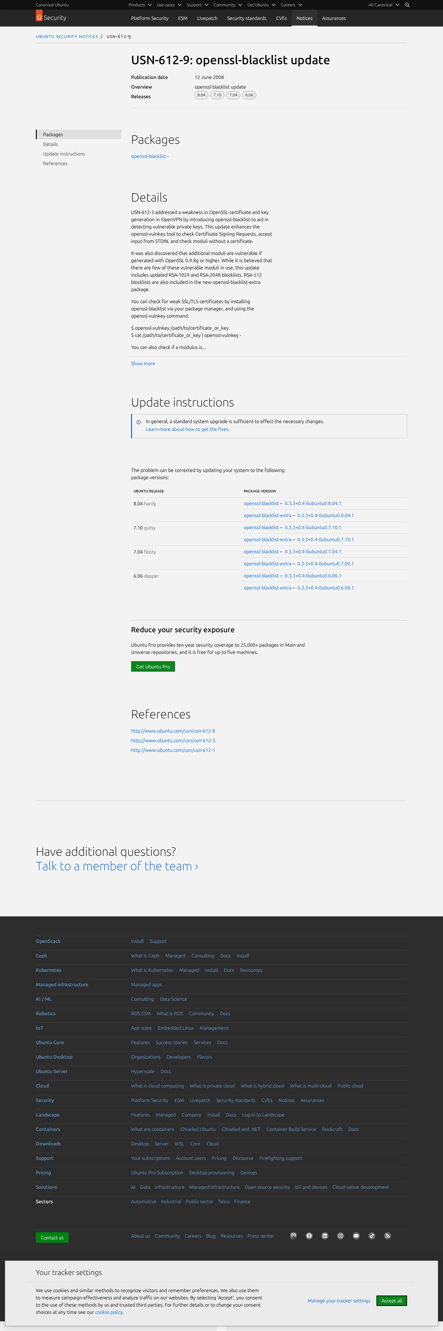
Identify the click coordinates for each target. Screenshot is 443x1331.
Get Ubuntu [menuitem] (258, 4)
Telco (223, 1201)
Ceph (41, 955)
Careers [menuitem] (288, 4)
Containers (48, 1129)
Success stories (172, 1042)
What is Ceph (145, 955)
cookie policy (109, 1312)
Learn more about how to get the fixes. (188, 429)
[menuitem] (384, 5)
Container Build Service (291, 1129)
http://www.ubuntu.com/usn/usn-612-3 (173, 740)
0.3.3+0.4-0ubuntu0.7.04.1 (313, 551)
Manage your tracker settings (339, 1300)
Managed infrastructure (62, 984)
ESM (182, 18)
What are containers (152, 1129)
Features (140, 1042)
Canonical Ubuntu (52, 4)
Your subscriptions (150, 1158)
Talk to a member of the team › (117, 866)
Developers (179, 1056)
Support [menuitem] (194, 4)
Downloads (48, 1143)
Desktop (140, 1143)
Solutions (46, 1187)
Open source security (267, 1187)
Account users (191, 1158)
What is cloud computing (157, 1085)
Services (202, 1042)
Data (145, 1187)
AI (133, 1187)
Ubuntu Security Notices (67, 36)
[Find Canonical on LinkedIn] (326, 1237)
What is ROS (170, 1013)
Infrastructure (169, 1187)
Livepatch (207, 18)
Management (214, 1028)
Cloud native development (360, 1187)
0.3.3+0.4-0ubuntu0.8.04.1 (313, 503)
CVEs (281, 18)
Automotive (143, 1201)
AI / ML (44, 999)
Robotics (45, 1013)
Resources (251, 970)
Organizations (146, 1056)
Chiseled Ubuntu (198, 1129)
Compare (191, 1114)
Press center (260, 1235)
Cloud (42, 1085)
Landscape (47, 1114)
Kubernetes (48, 970)
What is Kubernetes (152, 970)
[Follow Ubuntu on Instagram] (342, 1237)
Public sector (199, 1201)
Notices (305, 18)
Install (137, 941)
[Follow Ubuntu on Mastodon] (295, 1237)
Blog (211, 1235)
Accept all (392, 1300)
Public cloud (350, 1085)
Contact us (52, 1237)
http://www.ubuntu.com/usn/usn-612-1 (173, 750)
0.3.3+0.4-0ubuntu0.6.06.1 (313, 575)
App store (141, 1028)
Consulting (202, 955)
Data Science (173, 999)
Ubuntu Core (50, 1042)
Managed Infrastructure (214, 1187)
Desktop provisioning (211, 1172)
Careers (193, 1235)
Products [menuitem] (137, 4)
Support (158, 941)
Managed (175, 955)
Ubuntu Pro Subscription (157, 1172)
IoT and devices (311, 1187)
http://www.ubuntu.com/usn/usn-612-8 (173, 730)
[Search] (407, 5)
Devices (248, 1172)
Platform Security (149, 18)
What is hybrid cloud (262, 1085)
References (55, 163)
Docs (225, 955)
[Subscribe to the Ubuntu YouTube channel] (357, 1237)
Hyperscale (143, 1071)
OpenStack (48, 941)
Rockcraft (332, 1129)
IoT (39, 1028)
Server (162, 1143)
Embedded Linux (176, 1028)
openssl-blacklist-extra (267, 515)
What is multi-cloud (310, 1085)
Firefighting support (280, 1158)
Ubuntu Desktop (54, 1056)
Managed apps (146, 984)
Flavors (204, 1056)
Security (45, 1100)
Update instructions (64, 153)
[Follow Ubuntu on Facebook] (310, 1237)
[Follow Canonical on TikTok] (373, 1237)
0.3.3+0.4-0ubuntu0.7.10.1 (313, 527)
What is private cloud (212, 1085)
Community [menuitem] (224, 4)
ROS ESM (141, 1013)
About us (140, 1235)
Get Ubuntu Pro (153, 666)
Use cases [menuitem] (166, 4)
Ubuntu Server (52, 1071)
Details (50, 144)
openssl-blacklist (148, 156)
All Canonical (381, 4)
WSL (179, 1143)
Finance (242, 1201)
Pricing (219, 1158)
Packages (53, 134)
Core (195, 1143)
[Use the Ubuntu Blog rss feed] (389, 1237)
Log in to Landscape (263, 1114)
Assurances (334, 18)
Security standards (246, 18)
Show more (143, 363)
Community (201, 1013)
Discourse (243, 1158)
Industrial (171, 1201)
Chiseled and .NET (241, 1129)
